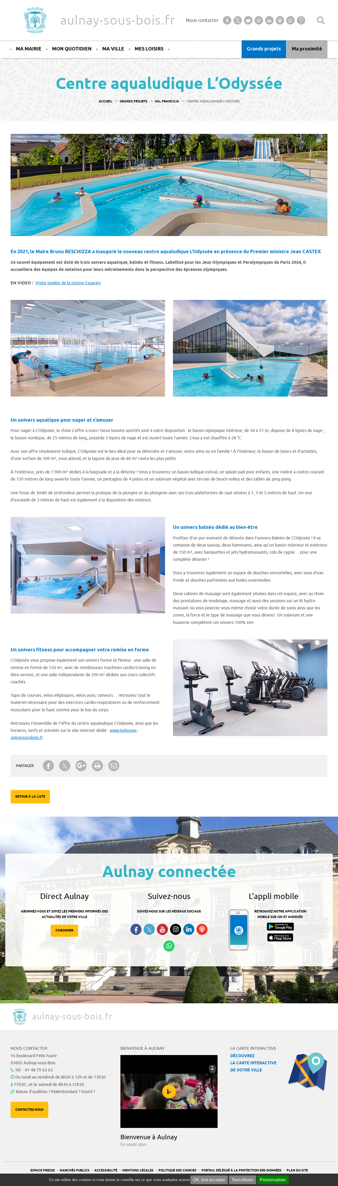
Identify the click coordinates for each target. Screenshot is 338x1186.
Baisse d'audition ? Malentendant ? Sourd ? (55, 1091)
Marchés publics (74, 1170)
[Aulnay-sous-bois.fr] (34, 20)
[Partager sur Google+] (81, 765)
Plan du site (297, 1170)
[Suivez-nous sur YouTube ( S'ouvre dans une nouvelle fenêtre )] (162, 929)
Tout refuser (242, 1180)
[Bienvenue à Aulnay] (169, 1091)
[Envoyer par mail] (113, 765)
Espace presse (42, 1170)
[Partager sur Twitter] (64, 765)
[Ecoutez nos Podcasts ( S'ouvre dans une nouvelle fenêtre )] (202, 929)
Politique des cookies (177, 1170)
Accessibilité (105, 1170)
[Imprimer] (97, 765)
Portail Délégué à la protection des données (241, 1170)
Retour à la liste (30, 796)
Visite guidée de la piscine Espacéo (68, 283)
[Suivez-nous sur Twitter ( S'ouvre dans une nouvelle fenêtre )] (149, 929)
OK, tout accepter (209, 1180)
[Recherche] (320, 20)
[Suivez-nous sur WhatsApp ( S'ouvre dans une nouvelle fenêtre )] (169, 946)
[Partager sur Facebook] (48, 765)
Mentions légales (137, 1170)
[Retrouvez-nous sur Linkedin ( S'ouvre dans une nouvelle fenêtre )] (188, 929)
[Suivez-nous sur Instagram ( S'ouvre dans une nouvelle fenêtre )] (175, 929)
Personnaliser (273, 1180)
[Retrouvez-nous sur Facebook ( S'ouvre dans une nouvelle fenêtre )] (136, 929)
